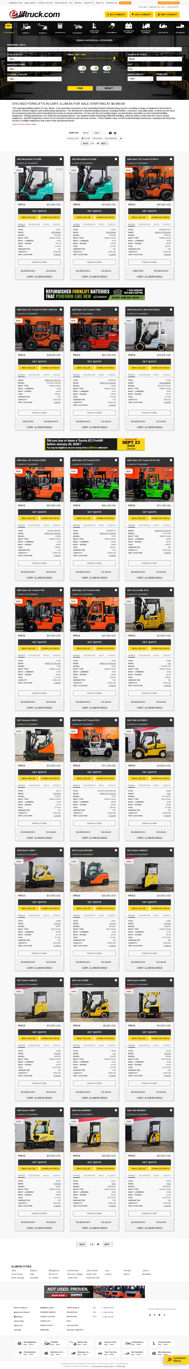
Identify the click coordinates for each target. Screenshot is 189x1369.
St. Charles (54, 1278)
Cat (169, 664)
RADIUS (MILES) (135, 74)
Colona (145, 1270)
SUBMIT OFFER (138, 270)
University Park (92, 1278)
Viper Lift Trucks (163, 232)
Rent (31, 1344)
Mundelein (146, 1274)
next (104, 143)
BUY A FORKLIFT (117, 15)
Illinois (57, 255)
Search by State (137, 54)
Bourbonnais (73, 1270)
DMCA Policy (121, 1366)
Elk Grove (53, 1274)
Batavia (33, 1270)
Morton (127, 1274)
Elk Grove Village (75, 1274)
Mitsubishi (56, 232)
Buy (25, 1344)
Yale (169, 794)
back (85, 143)
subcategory (15, 54)
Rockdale (34, 1278)
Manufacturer (16, 64)
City (130, 64)
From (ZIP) (162, 74)
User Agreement (97, 1366)
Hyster (57, 924)
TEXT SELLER (51, 270)
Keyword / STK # (16, 45)
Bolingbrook (54, 1270)
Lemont (108, 1274)
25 (98, 143)
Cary (107, 1270)
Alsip (13, 1270)
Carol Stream (92, 1270)
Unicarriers (165, 383)
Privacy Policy (109, 1366)
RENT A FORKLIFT (169, 15)
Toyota (112, 924)
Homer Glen (91, 1274)
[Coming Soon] (150, 1315)
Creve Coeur (17, 1274)
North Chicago (17, 1278)
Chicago (127, 1270)
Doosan (57, 794)
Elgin (32, 1274)
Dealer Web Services (168, 3)
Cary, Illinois (36, 276)
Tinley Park (72, 1278)
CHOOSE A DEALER (17, 74)
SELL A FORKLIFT (143, 15)
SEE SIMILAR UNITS (28, 270)
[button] (34, 59)
